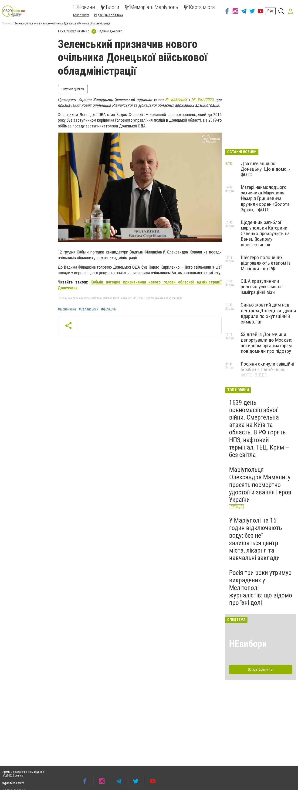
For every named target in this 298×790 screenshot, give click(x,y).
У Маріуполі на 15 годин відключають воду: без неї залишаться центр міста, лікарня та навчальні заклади (255, 539)
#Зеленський (88, 309)
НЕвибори (248, 643)
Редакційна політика (108, 15)
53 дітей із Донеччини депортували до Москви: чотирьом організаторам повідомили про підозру (266, 343)
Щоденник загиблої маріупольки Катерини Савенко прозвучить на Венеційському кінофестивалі (265, 234)
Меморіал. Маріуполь (154, 7)
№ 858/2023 (176, 99)
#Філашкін (108, 309)
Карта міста (202, 7)
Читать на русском (73, 89)
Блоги (112, 7)
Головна (7, 23)
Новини (86, 7)
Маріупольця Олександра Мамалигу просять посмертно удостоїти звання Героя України (260, 484)
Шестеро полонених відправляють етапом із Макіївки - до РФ (266, 263)
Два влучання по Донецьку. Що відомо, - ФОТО (265, 169)
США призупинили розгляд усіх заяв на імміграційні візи (261, 286)
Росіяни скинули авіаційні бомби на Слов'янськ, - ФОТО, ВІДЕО (267, 369)
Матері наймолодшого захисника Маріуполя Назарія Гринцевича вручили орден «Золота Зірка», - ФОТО (265, 198)
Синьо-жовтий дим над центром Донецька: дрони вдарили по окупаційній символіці (268, 313)
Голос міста (81, 15)
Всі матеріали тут (261, 669)
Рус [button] (270, 11)
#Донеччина (67, 309)
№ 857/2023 (202, 99)
